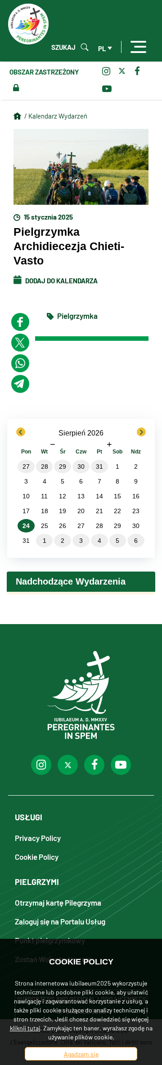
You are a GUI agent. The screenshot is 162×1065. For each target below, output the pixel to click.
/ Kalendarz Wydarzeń (55, 115)
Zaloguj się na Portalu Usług (60, 921)
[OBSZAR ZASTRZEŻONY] (14, 88)
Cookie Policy (36, 856)
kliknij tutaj (25, 1028)
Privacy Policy (38, 837)
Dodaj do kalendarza (61, 280)
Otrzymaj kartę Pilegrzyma (58, 902)
